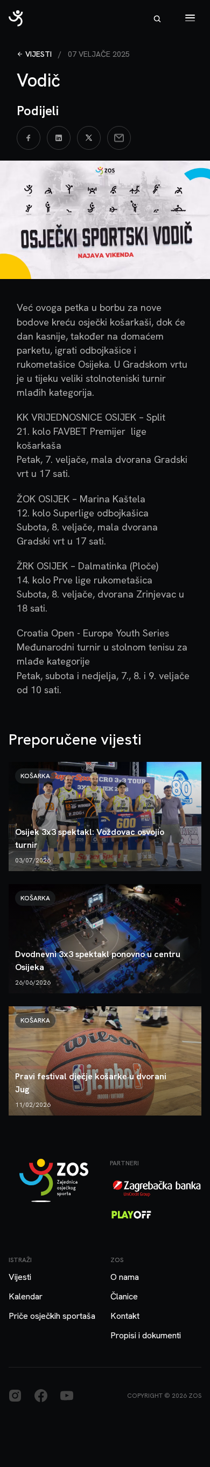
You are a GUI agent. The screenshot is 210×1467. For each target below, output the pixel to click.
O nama (124, 1277)
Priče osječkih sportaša (52, 1316)
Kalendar (26, 1296)
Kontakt (124, 1316)
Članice (124, 1296)
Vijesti (38, 54)
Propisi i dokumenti (145, 1335)
